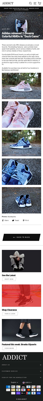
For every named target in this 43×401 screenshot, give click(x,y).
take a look (10, 313)
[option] (21, 9)
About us (6, 364)
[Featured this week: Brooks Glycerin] (21, 330)
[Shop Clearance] (21, 295)
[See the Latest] (21, 261)
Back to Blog (23, 237)
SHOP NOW (9, 279)
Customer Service (10, 371)
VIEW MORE (9, 348)
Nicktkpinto (12, 216)
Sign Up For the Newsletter (14, 377)
